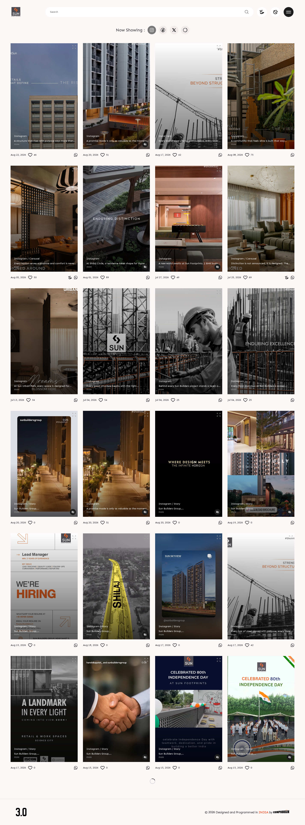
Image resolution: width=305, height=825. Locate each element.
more (16, 144)
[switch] (275, 12)
